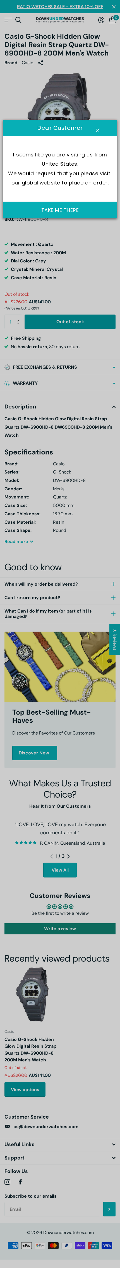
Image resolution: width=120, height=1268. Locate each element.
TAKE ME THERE (60, 209)
